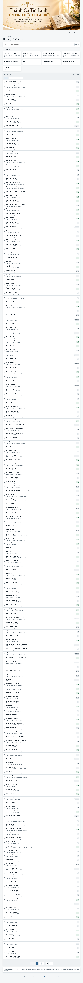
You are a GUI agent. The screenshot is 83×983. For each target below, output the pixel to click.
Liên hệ (78, 32)
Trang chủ (46, 976)
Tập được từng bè (14, 78)
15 (47, 963)
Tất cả (6, 78)
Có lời (21, 78)
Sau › (51, 963)
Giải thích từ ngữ (72, 32)
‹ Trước (32, 963)
